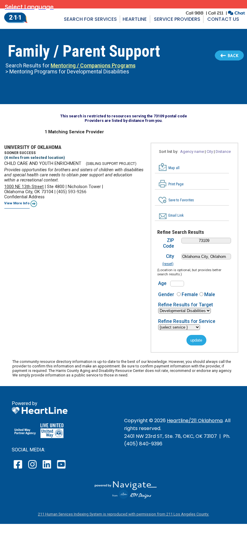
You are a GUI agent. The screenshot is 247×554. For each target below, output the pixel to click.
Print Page (175, 184)
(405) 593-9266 (71, 191)
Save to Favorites (181, 200)
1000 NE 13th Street (24, 186)
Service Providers (177, 19)
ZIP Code (168, 243)
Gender (166, 294)
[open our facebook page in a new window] (19, 468)
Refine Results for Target (185, 305)
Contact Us (223, 19)
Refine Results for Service (186, 321)
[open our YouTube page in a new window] (61, 468)
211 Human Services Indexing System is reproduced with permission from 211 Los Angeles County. (123, 514)
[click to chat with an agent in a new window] (236, 14)
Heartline (135, 19)
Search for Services (90, 19)
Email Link (176, 215)
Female (190, 294)
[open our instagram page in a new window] (33, 468)
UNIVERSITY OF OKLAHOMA (32, 147)
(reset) (168, 264)
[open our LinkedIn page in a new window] (47, 468)
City (170, 256)
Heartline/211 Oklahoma (195, 420)
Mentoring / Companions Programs (93, 66)
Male (209, 294)
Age (162, 283)
